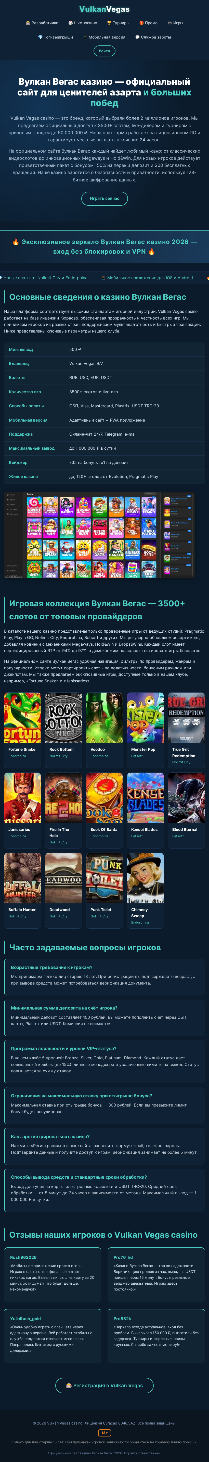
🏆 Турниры (118, 22)
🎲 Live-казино (82, 22)
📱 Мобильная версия (104, 37)
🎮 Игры (175, 22)
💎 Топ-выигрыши (55, 37)
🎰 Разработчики (42, 22)
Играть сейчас (104, 198)
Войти (104, 51)
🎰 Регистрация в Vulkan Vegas (104, 1385)
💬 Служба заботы (153, 37)
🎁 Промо (148, 22)
